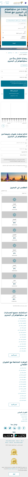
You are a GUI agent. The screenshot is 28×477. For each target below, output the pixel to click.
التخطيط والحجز (6, 3)
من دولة (6, 442)
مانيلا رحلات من (23, 344)
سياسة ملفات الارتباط (12, 468)
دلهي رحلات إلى (23, 395)
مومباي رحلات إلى (22, 381)
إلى (26, 74)
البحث (14, 43)
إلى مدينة (17, 440)
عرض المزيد (14, 355)
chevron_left (26, 94)
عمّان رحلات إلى (23, 372)
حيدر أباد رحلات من (22, 341)
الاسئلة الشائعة (23, 414)
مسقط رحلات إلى (22, 370)
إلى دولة (22, 440)
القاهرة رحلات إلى (22, 384)
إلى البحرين (10, 52)
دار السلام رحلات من (22, 346)
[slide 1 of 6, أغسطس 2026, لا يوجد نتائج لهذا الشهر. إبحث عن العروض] (13, 94)
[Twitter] (10, 428)
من (24, 27)
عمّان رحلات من (23, 348)
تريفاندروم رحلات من (22, 321)
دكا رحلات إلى (23, 391)
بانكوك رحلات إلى (22, 377)
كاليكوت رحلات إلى (22, 386)
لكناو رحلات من (23, 337)
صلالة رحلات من (23, 334)
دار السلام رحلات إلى (22, 393)
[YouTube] (5, 428)
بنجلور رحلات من (22, 351)
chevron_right (2, 94)
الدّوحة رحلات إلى (22, 400)
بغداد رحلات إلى (23, 368)
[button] (12, 20)
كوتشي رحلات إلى (22, 388)
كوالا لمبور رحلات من (22, 330)
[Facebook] (23, 428)
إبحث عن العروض (14, 95)
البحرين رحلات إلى (22, 375)
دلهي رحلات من (23, 327)
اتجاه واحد (23, 20)
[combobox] (14, 71)
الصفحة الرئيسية (23, 52)
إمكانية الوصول (24, 421)
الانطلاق (23, 36)
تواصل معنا (24, 419)
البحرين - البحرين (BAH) (20, 33)
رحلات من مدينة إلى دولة (18, 442)
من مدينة (11, 442)
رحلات (16, 52)
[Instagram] (19, 428)
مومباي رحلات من (22, 339)
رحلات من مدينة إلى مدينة (10, 440)
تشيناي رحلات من (22, 332)
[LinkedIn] (14, 428)
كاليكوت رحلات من (22, 323)
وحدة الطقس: (4, 190)
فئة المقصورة (24, 152)
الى (24, 31)
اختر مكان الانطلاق (21, 28)
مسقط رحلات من (22, 318)
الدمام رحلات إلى (23, 398)
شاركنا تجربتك (24, 417)
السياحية (24, 65)
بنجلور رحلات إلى (23, 379)
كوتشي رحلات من (22, 325)
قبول (14, 474)
